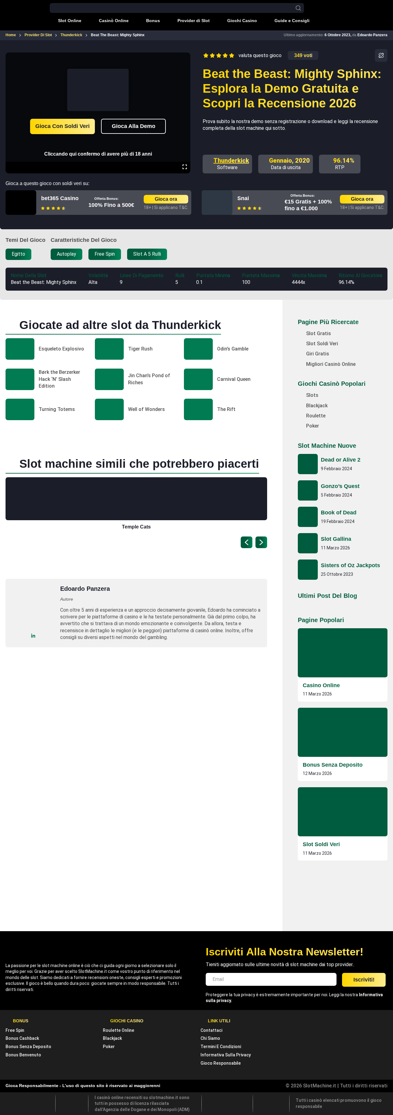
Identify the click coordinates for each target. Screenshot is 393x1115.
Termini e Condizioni (220, 1046)
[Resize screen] (184, 167)
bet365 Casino (60, 198)
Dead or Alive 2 (340, 460)
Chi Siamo (210, 1038)
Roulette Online (118, 1030)
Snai (243, 198)
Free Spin (15, 1030)
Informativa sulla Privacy (225, 1054)
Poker (109, 1046)
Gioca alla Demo (133, 126)
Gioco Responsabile (220, 1063)
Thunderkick (231, 160)
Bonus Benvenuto (23, 1054)
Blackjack (112, 1038)
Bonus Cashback (22, 1038)
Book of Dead (338, 512)
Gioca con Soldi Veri (62, 126)
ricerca (298, 8)
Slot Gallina (336, 539)
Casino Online (321, 685)
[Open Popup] (381, 55)
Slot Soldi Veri (321, 844)
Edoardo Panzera (372, 35)
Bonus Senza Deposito (333, 765)
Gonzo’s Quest (340, 486)
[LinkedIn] (33, 635)
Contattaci (211, 1030)
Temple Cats (136, 526)
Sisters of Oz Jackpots (350, 565)
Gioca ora (166, 199)
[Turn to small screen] (184, 57)
